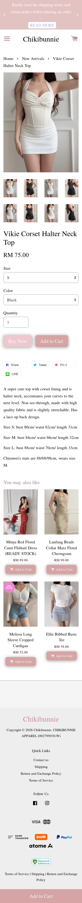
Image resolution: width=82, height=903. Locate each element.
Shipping (41, 766)
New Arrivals (33, 58)
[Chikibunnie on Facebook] (35, 805)
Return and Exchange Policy (41, 773)
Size (6, 268)
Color (8, 290)
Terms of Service (41, 780)
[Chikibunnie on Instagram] (47, 805)
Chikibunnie (41, 39)
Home (8, 58)
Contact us (41, 759)
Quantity (10, 312)
